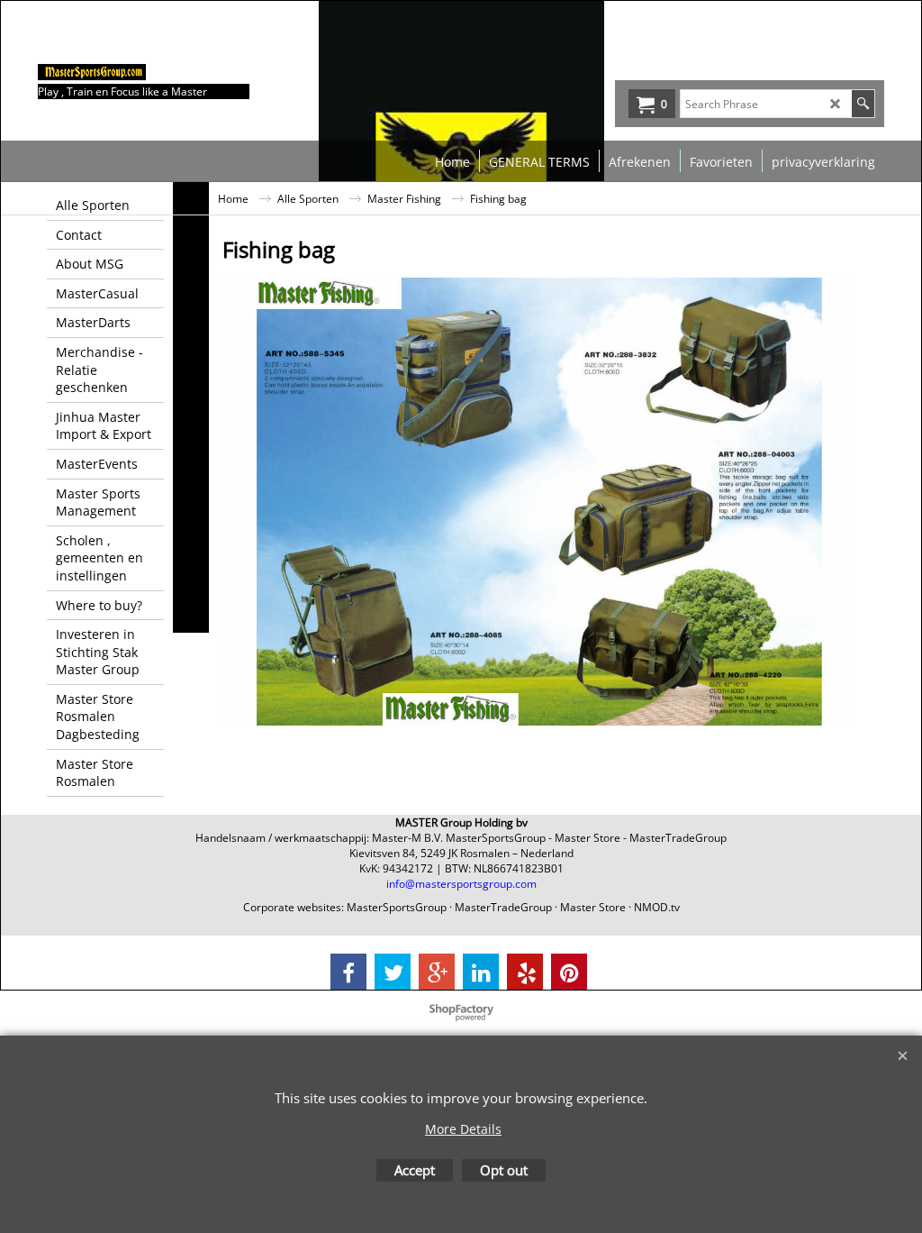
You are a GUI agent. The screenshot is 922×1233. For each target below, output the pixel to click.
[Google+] (437, 972)
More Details (463, 1128)
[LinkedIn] (481, 972)
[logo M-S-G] (173, 72)
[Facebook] (348, 972)
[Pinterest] (569, 972)
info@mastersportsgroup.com (461, 883)
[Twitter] (393, 972)
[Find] (863, 103)
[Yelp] (525, 972)
